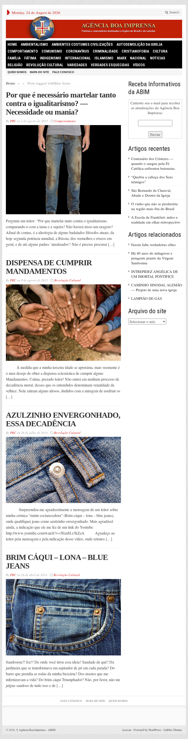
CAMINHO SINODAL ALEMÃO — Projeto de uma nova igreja (156, 287)
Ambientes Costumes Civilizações (82, 44)
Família (14, 58)
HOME (12, 44)
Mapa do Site (39, 72)
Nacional (138, 58)
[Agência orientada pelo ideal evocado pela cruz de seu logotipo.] (94, 28)
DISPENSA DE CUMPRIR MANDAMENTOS (49, 267)
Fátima (30, 58)
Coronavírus (77, 51)
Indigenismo (50, 58)
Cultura (160, 51)
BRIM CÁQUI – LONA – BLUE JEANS (57, 561)
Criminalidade (105, 51)
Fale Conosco (63, 72)
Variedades (77, 65)
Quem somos (17, 72)
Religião (15, 65)
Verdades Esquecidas (110, 65)
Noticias (157, 58)
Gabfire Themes (173, 730)
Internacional (78, 58)
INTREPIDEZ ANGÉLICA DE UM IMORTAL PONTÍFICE (154, 274)
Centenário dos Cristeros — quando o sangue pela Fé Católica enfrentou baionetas (153, 163)
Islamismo (103, 58)
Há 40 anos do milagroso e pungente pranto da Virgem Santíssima (152, 258)
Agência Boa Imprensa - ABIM (36, 730)
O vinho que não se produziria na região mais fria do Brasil (154, 206)
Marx (121, 58)
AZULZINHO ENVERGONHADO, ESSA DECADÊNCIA (63, 419)
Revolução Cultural (44, 65)
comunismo (52, 51)
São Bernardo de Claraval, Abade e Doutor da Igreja (151, 193)
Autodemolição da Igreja (139, 44)
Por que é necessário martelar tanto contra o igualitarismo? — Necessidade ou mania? (61, 103)
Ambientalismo (34, 44)
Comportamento (23, 51)
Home (10, 83)
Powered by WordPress (147, 730)
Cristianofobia (135, 51)
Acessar (126, 730)
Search (173, 12)
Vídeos (139, 65)
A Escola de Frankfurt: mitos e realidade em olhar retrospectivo (155, 220)
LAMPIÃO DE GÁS (146, 298)
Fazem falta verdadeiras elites (153, 244)
